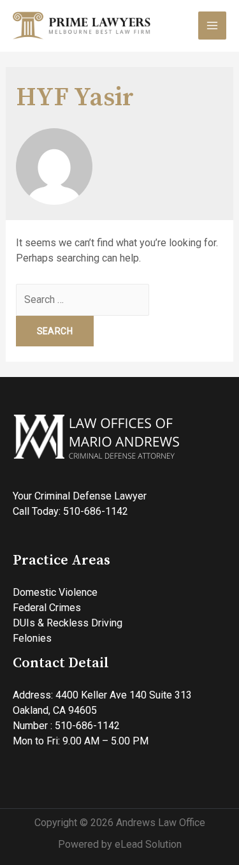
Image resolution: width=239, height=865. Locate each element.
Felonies (32, 638)
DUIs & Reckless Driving (67, 623)
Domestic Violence (55, 592)
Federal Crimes (47, 608)
